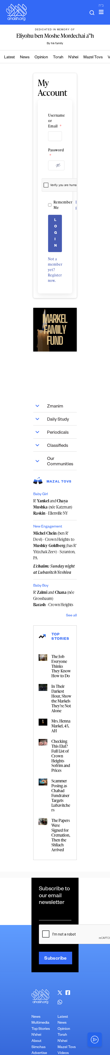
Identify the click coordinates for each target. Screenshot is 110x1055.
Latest (9, 57)
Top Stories (40, 1029)
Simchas (38, 1047)
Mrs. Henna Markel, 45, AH (60, 726)
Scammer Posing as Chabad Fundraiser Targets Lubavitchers (60, 795)
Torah (58, 57)
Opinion (41, 57)
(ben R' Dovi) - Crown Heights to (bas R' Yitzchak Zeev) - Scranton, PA (54, 545)
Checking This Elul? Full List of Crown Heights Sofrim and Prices (60, 755)
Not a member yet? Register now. (55, 269)
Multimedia (40, 1023)
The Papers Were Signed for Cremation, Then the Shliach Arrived (60, 835)
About (36, 1041)
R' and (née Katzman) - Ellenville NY (52, 507)
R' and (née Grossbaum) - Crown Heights (53, 598)
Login (55, 233)
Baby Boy (40, 586)
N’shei (73, 57)
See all (71, 616)
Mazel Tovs (93, 57)
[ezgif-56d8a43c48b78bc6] (55, 329)
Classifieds (57, 446)
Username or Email (55, 120)
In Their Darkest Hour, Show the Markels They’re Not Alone (61, 698)
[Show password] (58, 165)
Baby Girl (40, 495)
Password (55, 152)
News (24, 57)
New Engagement (47, 527)
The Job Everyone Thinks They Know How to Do (61, 666)
